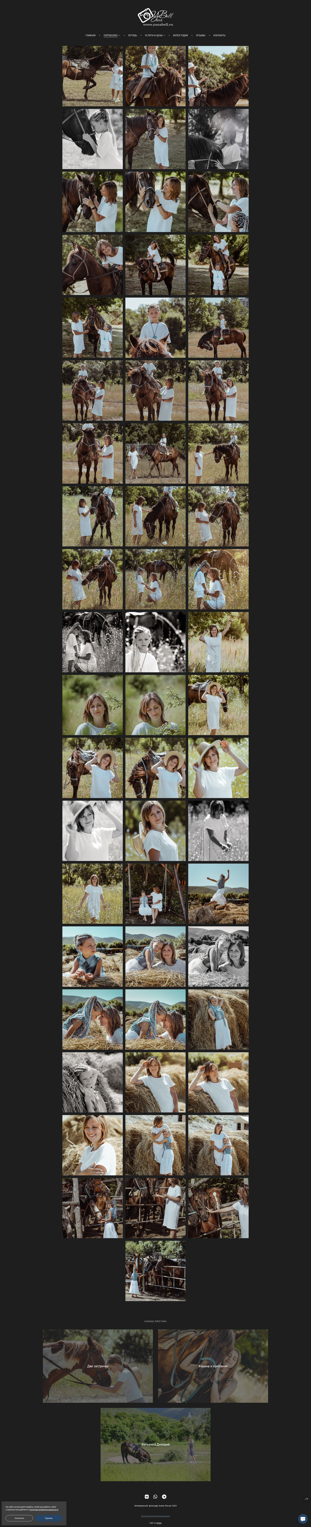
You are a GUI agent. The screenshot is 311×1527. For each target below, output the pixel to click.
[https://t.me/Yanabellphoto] (164, 1497)
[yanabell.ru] (155, 17)
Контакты (219, 35)
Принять (49, 1518)
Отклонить (19, 1518)
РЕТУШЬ (132, 35)
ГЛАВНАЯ (91, 35)
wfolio (158, 1523)
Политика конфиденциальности (155, 1516)
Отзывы (200, 35)
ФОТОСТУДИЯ (180, 35)
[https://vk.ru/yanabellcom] (147, 1497)
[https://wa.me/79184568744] (155, 1497)
